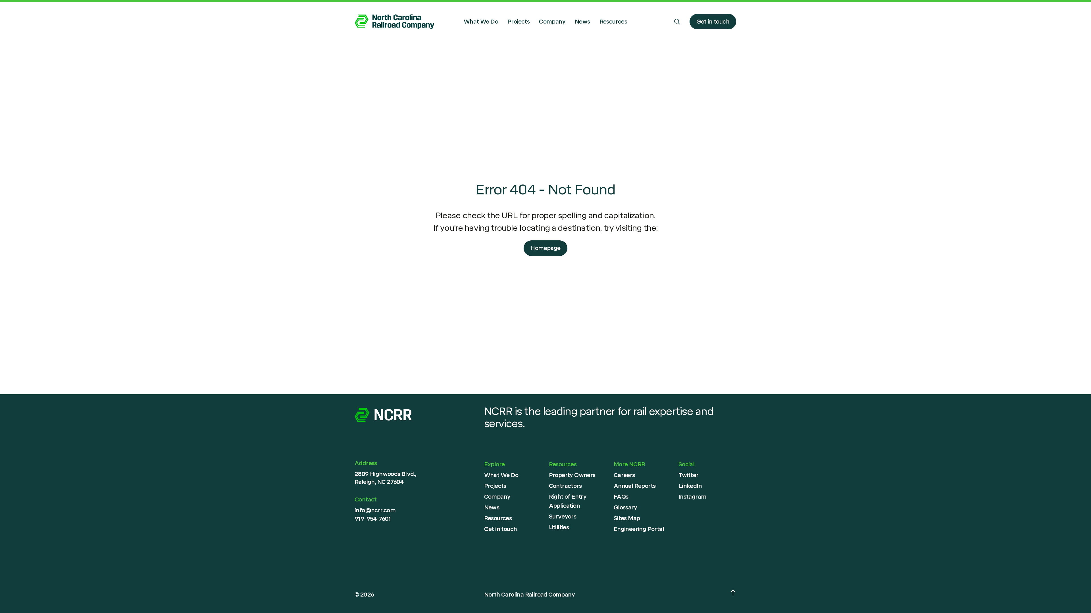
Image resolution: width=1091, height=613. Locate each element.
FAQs (621, 496)
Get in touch (712, 21)
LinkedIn (690, 485)
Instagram (692, 496)
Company (552, 21)
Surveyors (562, 516)
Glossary (625, 507)
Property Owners (572, 475)
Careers (624, 475)
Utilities (559, 527)
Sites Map (627, 518)
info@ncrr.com (375, 510)
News (582, 21)
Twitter (688, 475)
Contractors (565, 485)
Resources (613, 21)
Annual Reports (635, 485)
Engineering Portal (639, 529)
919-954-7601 (373, 518)
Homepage (545, 248)
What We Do (481, 21)
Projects (518, 21)
